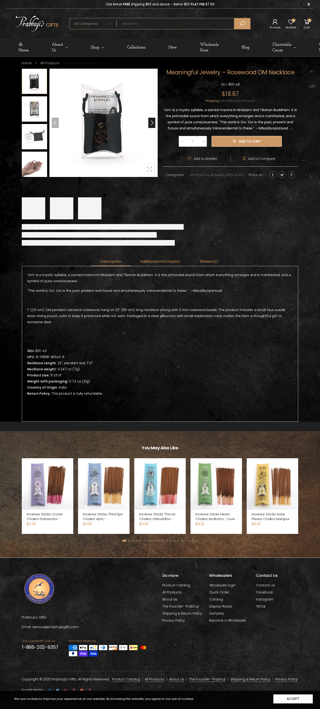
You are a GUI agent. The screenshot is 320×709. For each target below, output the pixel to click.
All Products (199, 175)
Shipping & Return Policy (182, 613)
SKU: (224, 84)
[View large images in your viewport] (149, 168)
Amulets (217, 175)
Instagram (265, 599)
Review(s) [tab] (209, 261)
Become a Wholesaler (227, 620)
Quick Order (219, 592)
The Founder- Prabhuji (180, 606)
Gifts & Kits (235, 175)
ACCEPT (293, 698)
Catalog (216, 599)
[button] (151, 123)
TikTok (261, 606)
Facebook (264, 592)
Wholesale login (222, 585)
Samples (216, 613)
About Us (169, 599)
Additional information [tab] (160, 261)
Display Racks (220, 606)
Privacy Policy (173, 620)
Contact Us (265, 585)
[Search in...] (242, 23)
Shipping (212, 101)
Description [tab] (110, 261)
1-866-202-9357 (40, 647)
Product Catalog (176, 585)
